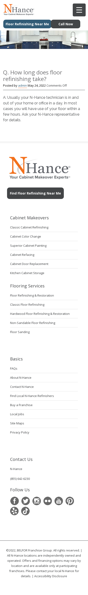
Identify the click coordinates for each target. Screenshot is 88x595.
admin (22, 85)
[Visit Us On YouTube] (58, 501)
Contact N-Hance (22, 387)
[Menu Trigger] (79, 10)
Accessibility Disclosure (50, 576)
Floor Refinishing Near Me (27, 24)
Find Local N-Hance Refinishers (32, 396)
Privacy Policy (19, 432)
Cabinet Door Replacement (29, 264)
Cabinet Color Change (25, 236)
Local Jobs (17, 414)
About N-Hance (20, 377)
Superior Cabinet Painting (28, 245)
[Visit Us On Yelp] (14, 511)
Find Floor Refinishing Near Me (35, 193)
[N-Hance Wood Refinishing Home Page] (17, 13)
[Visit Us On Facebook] (14, 501)
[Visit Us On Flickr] (47, 501)
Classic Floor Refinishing (27, 304)
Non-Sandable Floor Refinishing (32, 323)
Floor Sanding (20, 332)
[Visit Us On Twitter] (25, 501)
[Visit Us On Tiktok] (25, 511)
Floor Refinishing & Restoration (32, 295)
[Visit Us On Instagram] (36, 501)
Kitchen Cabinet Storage (27, 273)
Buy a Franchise (21, 405)
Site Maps (17, 423)
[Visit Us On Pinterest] (69, 501)
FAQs (13, 368)
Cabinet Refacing (22, 255)
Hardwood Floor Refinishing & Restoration (40, 314)
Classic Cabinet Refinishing (29, 227)
